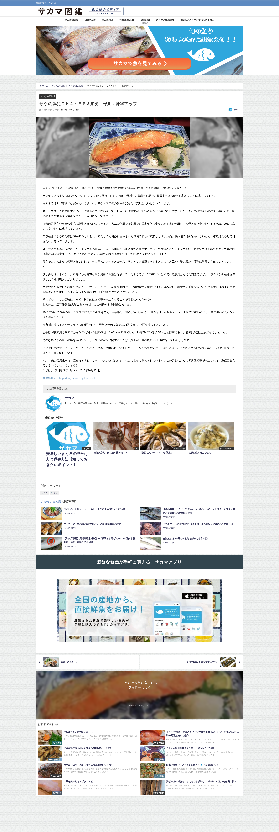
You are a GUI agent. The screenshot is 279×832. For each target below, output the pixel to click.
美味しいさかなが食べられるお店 (197, 20)
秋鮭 (55, 493)
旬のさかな (90, 20)
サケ (46, 493)
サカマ (237, 110)
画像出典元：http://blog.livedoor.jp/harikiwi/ (69, 378)
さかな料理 (107, 20)
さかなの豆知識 (47, 96)
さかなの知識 (71, 20)
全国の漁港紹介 (127, 20)
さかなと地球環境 (165, 20)
